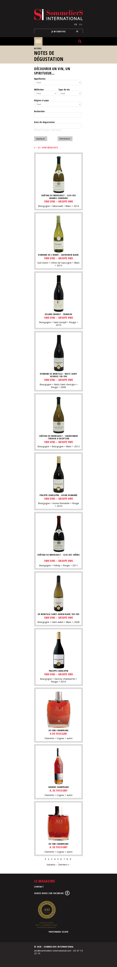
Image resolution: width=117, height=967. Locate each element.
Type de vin (64, 89)
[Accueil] (58, 14)
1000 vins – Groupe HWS (58, 201)
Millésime (39, 89)
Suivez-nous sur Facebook (49, 893)
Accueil (38, 48)
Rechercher (39, 111)
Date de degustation (44, 122)
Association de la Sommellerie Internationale (46, 914)
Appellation (39, 78)
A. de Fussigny (58, 790)
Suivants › (52, 864)
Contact (39, 886)
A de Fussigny (58, 733)
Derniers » (63, 864)
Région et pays (41, 100)
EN (80, 24)
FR (75, 24)
